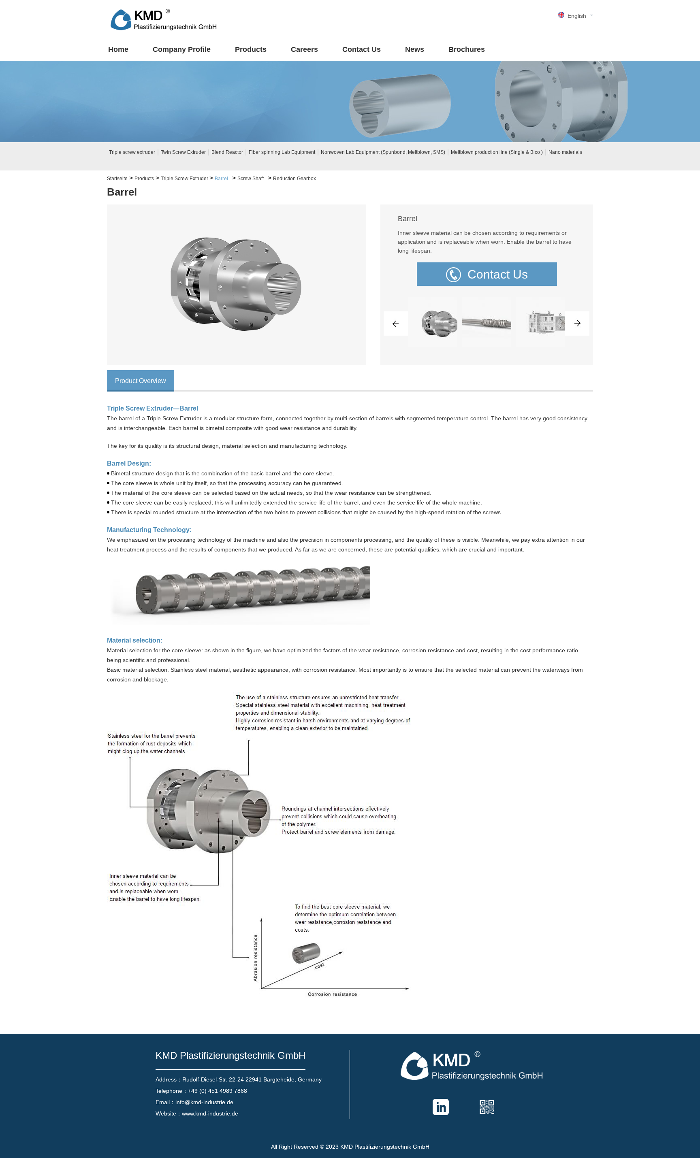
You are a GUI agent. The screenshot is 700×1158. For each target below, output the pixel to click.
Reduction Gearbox (294, 178)
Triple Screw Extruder (185, 178)
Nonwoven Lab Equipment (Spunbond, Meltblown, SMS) (383, 152)
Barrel (221, 178)
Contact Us (361, 49)
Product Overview (140, 380)
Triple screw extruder (132, 152)
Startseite (117, 178)
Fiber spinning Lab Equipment (282, 152)
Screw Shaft (250, 178)
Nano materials (565, 152)
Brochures (466, 49)
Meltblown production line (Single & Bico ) (497, 152)
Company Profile (182, 49)
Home (118, 49)
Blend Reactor (227, 152)
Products (251, 49)
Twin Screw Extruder (183, 152)
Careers (304, 49)
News (414, 49)
